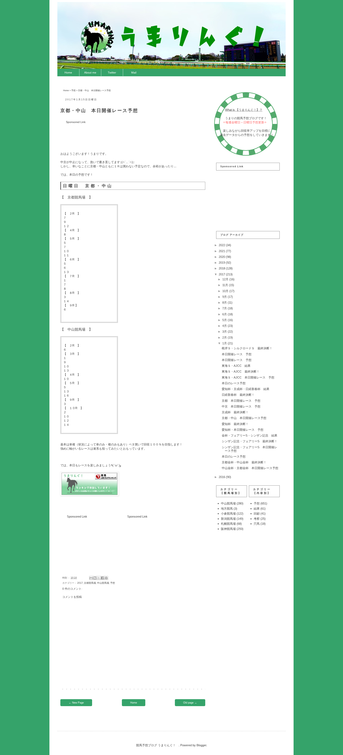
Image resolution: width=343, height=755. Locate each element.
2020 (222, 256)
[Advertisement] (132, 133)
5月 (225, 320)
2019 (222, 262)
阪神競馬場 (228, 528)
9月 (225, 296)
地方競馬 (227, 508)
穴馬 (257, 523)
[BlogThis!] (95, 578)
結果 (257, 508)
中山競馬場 (103, 583)
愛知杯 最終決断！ (235, 424)
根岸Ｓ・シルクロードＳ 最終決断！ (247, 348)
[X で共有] (99, 578)
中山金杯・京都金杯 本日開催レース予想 (250, 468)
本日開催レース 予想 (236, 354)
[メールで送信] (91, 578)
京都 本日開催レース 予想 (241, 400)
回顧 (257, 513)
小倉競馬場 (228, 513)
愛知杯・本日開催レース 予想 (242, 429)
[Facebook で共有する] (102, 578)
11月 (225, 285)
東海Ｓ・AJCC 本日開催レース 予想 (248, 377)
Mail (133, 72)
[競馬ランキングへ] (89, 495)
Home (68, 72)
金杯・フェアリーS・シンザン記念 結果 (249, 435)
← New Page (76, 702)
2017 (80, 583)
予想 (73, 90)
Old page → (190, 702)
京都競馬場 (90, 583)
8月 (225, 302)
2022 (222, 245)
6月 (225, 314)
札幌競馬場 (228, 523)
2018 (222, 268)
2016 (222, 477)
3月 (225, 331)
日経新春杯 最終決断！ (238, 394)
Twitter (112, 72)
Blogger (201, 745)
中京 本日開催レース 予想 (241, 406)
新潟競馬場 (228, 518)
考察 (257, 518)
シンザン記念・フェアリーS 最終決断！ (249, 441)
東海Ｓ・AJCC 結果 (236, 365)
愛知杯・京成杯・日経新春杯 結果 (245, 389)
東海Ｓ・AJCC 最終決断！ (240, 371)
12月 (225, 279)
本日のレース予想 (234, 383)
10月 (225, 291)
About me (90, 72)
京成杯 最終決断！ (235, 412)
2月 (225, 337)
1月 (225, 343)
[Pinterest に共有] (106, 578)
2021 (222, 251)
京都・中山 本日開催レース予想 (244, 418)
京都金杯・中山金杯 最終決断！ (244, 462)
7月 (225, 308)
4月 (225, 325)
